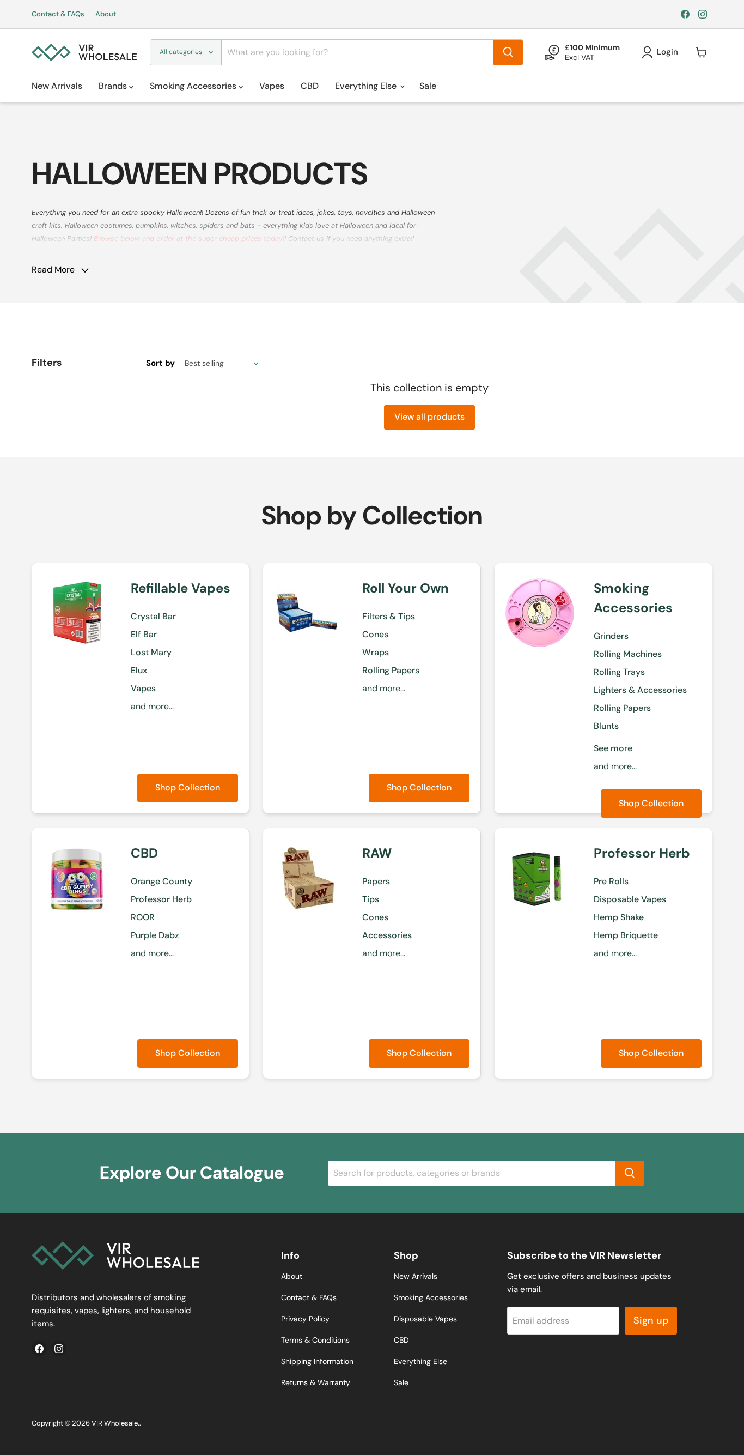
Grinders (611, 636)
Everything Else (367, 86)
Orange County (161, 881)
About (105, 14)
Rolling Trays (619, 672)
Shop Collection (187, 787)
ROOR (143, 917)
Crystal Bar (153, 616)
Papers (376, 881)
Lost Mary (151, 652)
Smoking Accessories (194, 86)
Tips (370, 899)
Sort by (160, 363)
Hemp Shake (619, 917)
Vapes (271, 86)
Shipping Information (317, 1361)
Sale (427, 86)
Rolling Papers (390, 670)
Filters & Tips (388, 616)
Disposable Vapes (630, 899)
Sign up (650, 1320)
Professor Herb (161, 899)
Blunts (606, 726)
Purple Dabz (155, 935)
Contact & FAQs (58, 14)
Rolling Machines (628, 654)
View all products (429, 416)
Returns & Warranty (315, 1382)
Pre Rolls (611, 881)
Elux (139, 670)
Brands (114, 86)
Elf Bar (144, 634)
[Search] (508, 52)
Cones (375, 634)
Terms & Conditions (315, 1340)
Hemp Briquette (626, 935)
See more (613, 748)
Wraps (375, 652)
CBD (310, 86)
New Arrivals (57, 86)
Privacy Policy (305, 1319)
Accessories (387, 935)
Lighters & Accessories (640, 690)
